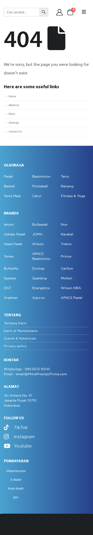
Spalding (39, 278)
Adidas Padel (14, 234)
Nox (64, 224)
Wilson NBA (71, 288)
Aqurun (38, 298)
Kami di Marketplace (20, 331)
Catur (36, 196)
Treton (66, 244)
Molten (66, 278)
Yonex (9, 256)
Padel (8, 176)
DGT (7, 288)
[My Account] (59, 12)
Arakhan (11, 298)
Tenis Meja (12, 196)
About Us (14, 105)
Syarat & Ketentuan (20, 338)
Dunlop (38, 268)
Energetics (41, 288)
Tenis (65, 176)
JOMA (37, 234)
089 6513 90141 (37, 369)
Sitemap (14, 123)
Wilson (38, 244)
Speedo (10, 278)
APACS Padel (71, 298)
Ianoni (9, 224)
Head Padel (13, 244)
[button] (84, 12)
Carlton (67, 268)
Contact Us (15, 131)
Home (12, 96)
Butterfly (11, 268)
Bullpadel (40, 224)
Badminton (41, 176)
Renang (67, 186)
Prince (66, 256)
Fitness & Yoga (73, 196)
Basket (9, 186)
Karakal (67, 234)
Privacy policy (15, 346)
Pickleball (40, 186)
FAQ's (12, 114)
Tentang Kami (15, 323)
